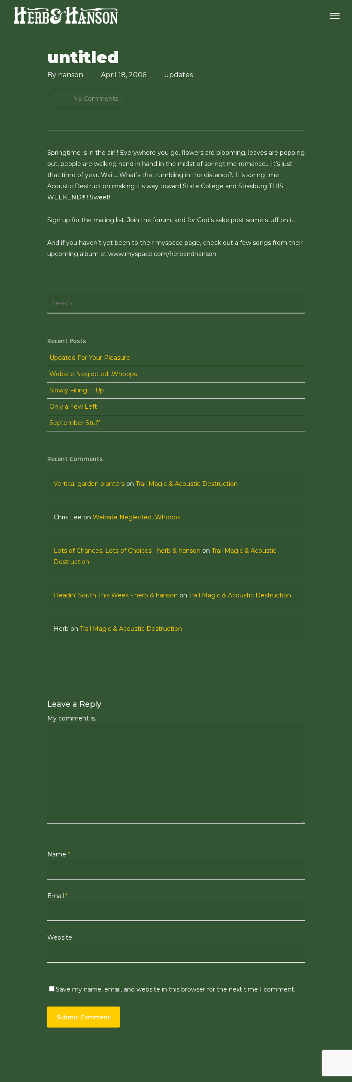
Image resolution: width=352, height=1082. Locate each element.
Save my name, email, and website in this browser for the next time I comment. (175, 989)
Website (59, 937)
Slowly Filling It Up (76, 390)
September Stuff (74, 423)
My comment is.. (72, 718)
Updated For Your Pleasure (89, 358)
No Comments (94, 98)
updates (178, 75)
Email (57, 896)
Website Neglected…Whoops (93, 374)
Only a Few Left (73, 406)
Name (58, 854)
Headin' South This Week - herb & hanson (116, 595)
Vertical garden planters (89, 484)
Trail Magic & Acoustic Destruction (187, 484)
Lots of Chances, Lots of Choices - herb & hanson (127, 551)
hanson (70, 75)
